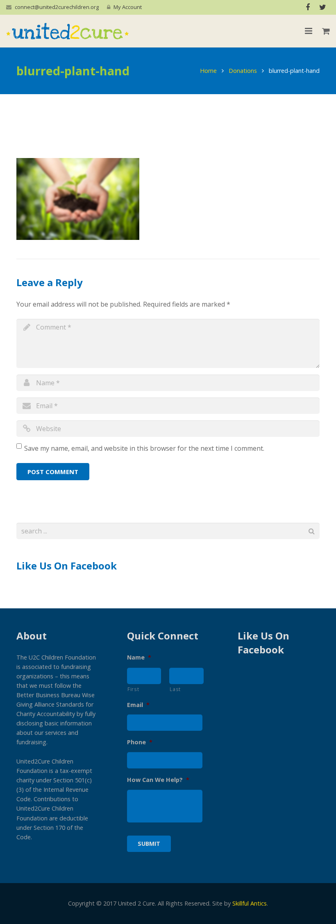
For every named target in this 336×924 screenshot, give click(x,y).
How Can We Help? (158, 780)
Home (208, 71)
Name (139, 657)
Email (138, 705)
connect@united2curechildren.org (57, 7)
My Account (128, 7)
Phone (139, 742)
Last (175, 689)
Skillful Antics (249, 903)
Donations (243, 71)
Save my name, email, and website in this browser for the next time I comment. (144, 448)
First (133, 689)
